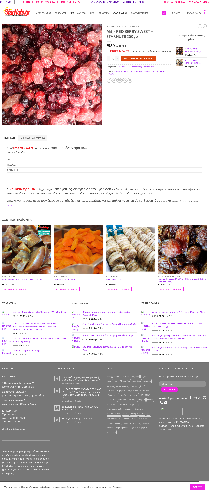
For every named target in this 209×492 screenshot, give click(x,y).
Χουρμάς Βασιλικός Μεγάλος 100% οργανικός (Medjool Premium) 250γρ (182, 280)
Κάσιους (110, 390)
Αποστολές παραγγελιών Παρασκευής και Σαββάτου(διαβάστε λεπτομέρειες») (81, 378)
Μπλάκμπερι (148, 71)
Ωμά (138, 404)
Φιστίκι (150, 400)
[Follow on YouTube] (165, 403)
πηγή (9, 205)
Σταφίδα (141, 400)
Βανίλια (143, 386)
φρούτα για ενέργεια (132, 423)
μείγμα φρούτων (114, 418)
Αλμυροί (81, 13)
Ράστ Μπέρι (160, 71)
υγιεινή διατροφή (114, 423)
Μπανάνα (123, 395)
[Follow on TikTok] (199, 398)
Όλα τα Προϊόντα (139, 13)
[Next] (207, 260)
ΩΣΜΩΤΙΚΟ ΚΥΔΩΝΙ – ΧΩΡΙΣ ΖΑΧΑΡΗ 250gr (22, 279)
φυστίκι (110, 427)
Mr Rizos (125, 376)
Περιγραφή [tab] (9, 138)
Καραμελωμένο (134, 390)
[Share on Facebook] (109, 80)
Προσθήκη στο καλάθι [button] (15, 289)
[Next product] (200, 26)
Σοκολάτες (60, 13)
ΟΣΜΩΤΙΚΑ (145, 395)
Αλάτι (109, 381)
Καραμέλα (121, 390)
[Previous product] (205, 26)
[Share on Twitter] (114, 80)
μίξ (134, 71)
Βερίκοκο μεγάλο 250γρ (64, 279)
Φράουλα (110, 74)
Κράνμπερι (127, 71)
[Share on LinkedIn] (129, 80)
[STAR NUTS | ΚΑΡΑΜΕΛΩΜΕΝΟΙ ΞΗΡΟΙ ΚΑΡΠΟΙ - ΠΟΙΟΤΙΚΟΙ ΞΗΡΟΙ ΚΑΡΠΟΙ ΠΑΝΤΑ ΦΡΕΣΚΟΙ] (16, 11)
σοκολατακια (144, 418)
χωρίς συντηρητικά (139, 427)
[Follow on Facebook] (190, 398)
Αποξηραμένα (120, 13)
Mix (72, 13)
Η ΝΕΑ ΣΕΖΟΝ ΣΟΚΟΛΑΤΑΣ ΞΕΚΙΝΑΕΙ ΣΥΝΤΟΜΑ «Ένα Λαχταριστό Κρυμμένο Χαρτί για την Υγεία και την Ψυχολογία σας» (82, 393)
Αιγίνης (144, 376)
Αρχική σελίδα (114, 27)
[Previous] (2, 260)
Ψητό (132, 404)
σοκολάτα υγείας (130, 418)
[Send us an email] (204, 398)
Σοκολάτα (111, 400)
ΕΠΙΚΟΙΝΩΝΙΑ (9, 410)
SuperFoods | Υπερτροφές (131, 67)
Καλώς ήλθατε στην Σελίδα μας (77, 418)
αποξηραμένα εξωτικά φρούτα (119, 409)
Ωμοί (92, 13)
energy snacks (113, 376)
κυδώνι (125, 414)
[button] (176, 13)
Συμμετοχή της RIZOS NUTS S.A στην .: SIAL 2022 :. (81, 408)
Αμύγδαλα (136, 381)
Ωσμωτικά (104, 13)
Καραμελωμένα (43, 13)
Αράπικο (134, 386)
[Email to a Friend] (119, 80)
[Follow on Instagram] (195, 398)
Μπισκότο (134, 395)
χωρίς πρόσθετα (122, 427)
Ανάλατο (147, 381)
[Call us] (161, 403)
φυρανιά (146, 423)
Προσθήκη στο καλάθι (138, 58)
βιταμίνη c (118, 71)
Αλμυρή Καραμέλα (122, 381)
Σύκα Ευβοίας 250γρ (115, 279)
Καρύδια (146, 390)
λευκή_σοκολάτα (138, 414)
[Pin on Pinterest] (124, 80)
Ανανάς (110, 386)
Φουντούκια (112, 404)
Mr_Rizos (135, 376)
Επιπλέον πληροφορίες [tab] (33, 138)
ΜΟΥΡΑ (139, 71)
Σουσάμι (132, 400)
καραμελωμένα (113, 414)
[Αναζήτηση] (164, 13)
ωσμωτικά (111, 432)
